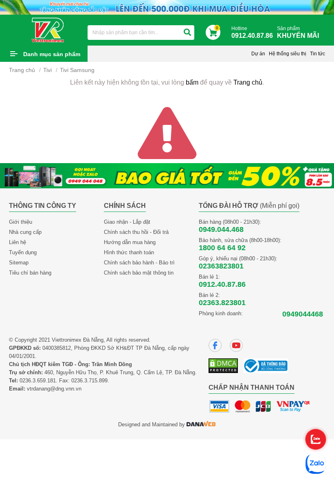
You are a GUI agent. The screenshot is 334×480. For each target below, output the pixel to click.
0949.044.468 (221, 229)
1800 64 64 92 (222, 248)
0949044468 (302, 314)
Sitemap (19, 263)
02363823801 (221, 266)
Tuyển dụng (23, 252)
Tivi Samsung (77, 70)
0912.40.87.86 (222, 284)
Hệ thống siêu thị (287, 54)
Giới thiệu (20, 222)
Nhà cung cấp (25, 232)
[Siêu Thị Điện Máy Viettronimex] (48, 29)
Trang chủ (22, 70)
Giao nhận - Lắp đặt (127, 222)
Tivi (47, 70)
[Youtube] (236, 345)
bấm (192, 82)
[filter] (187, 32)
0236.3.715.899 (89, 380)
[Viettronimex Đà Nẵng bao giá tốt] (167, 175)
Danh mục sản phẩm (51, 54)
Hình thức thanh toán (129, 252)
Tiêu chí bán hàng (30, 273)
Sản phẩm (298, 32)
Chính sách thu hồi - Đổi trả (136, 232)
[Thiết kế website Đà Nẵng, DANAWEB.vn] (201, 424)
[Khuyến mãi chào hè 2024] (167, 6)
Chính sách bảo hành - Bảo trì (139, 263)
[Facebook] (215, 345)
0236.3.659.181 (38, 380)
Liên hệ (17, 242)
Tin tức (317, 54)
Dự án (258, 54)
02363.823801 (222, 303)
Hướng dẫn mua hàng (130, 242)
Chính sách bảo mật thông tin (139, 273)
